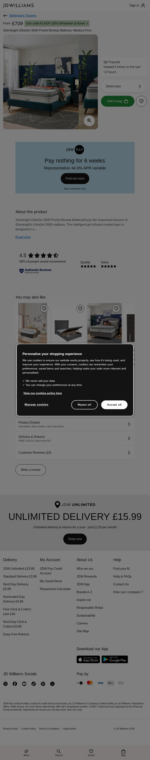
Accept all (114, 404)
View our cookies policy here (42, 393)
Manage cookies (37, 404)
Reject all (84, 404)
